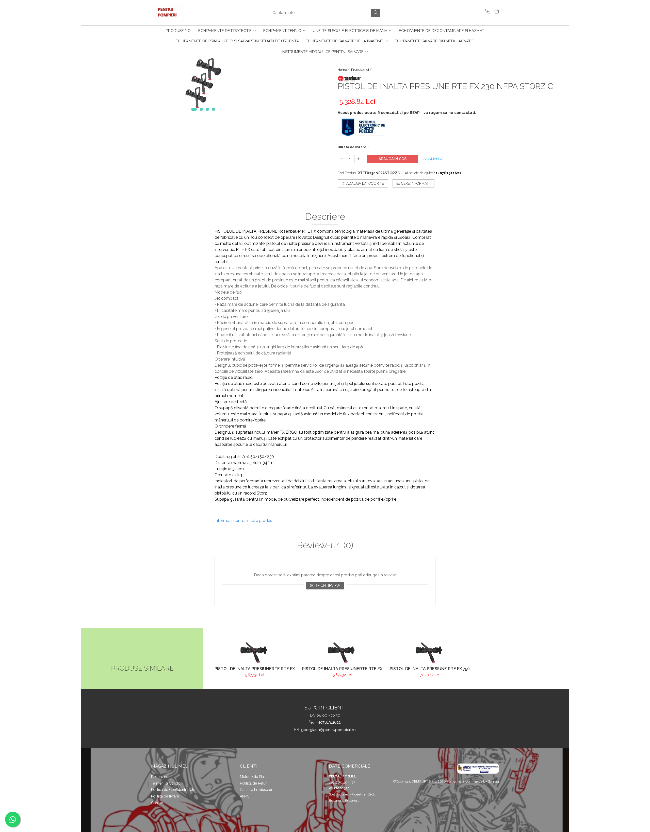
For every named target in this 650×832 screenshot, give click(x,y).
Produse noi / (361, 70)
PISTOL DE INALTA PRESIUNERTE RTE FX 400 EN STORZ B (255, 668)
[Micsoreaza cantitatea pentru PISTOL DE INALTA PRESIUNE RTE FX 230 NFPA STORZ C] (341, 159)
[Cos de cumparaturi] (496, 11)
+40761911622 (328, 722)
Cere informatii (415, 183)
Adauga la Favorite (364, 183)
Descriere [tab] (325, 217)
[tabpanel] (203, 86)
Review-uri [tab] (325, 545)
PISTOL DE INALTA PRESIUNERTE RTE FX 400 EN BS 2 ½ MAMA (342, 668)
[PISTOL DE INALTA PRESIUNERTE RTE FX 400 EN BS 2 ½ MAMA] (342, 651)
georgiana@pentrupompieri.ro (328, 729)
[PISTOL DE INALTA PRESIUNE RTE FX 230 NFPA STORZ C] (203, 86)
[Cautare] (375, 13)
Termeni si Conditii (166, 783)
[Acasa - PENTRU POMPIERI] (176, 13)
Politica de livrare (165, 796)
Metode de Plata (253, 777)
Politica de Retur (253, 783)
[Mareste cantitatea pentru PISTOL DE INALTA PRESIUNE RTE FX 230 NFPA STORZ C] (358, 159)
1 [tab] (194, 109)
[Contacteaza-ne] (487, 11)
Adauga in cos (393, 159)
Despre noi (160, 777)
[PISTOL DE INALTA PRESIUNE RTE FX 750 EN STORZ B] (429, 651)
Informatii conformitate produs (243, 520)
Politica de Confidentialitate (173, 790)
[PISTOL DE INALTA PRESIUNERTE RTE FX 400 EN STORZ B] (254, 651)
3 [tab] (207, 109)
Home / (344, 70)
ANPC (244, 796)
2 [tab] (201, 109)
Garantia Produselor (256, 790)
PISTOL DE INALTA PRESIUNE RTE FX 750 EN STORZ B (430, 668)
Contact (157, 803)
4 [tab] (213, 109)
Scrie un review (325, 586)
